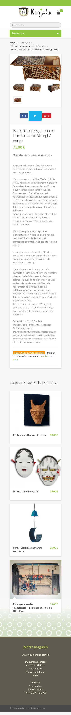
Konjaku (13, 42)
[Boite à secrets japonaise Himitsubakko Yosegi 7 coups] (35, 73)
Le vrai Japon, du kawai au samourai (49, 12)
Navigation (18, 33)
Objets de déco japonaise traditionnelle (34, 155)
